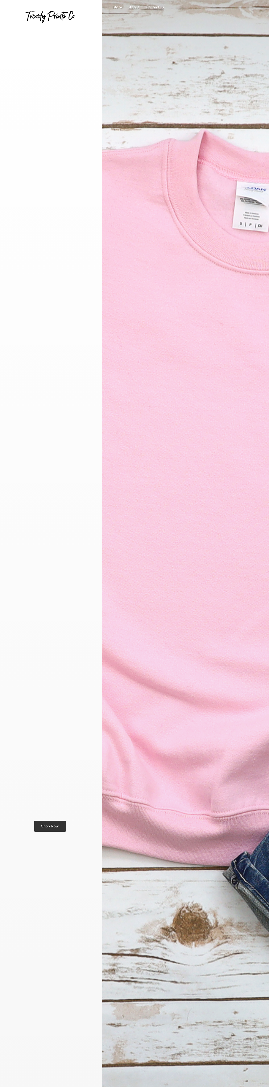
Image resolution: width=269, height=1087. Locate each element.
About (134, 7)
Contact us (155, 7)
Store (117, 7)
